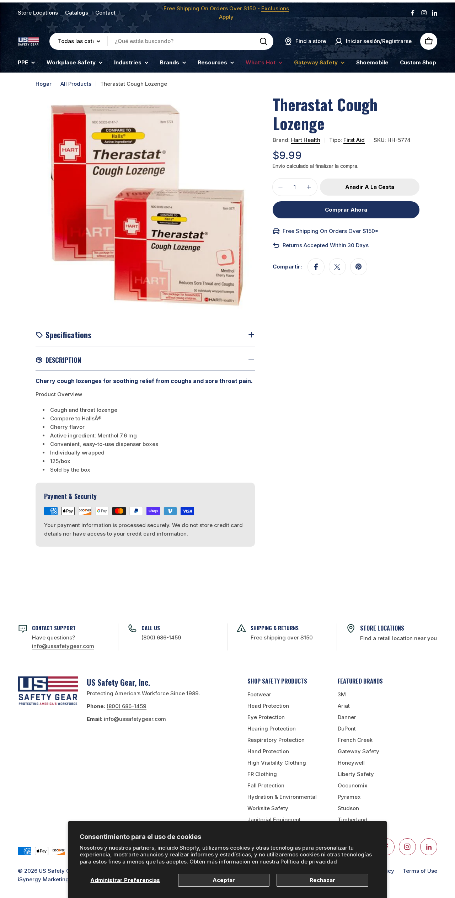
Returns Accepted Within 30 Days (326, 245)
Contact (105, 12)
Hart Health (305, 140)
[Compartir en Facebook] (316, 266)
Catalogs (76, 12)
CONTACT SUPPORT (54, 628)
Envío (279, 166)
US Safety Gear (59, 870)
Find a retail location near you (398, 638)
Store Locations (38, 12)
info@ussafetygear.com (135, 719)
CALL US (150, 628)
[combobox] (161, 41)
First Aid (354, 140)
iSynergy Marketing (43, 879)
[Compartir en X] (337, 266)
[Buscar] (263, 41)
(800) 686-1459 (161, 637)
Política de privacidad (308, 861)
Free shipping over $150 (282, 637)
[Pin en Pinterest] (358, 266)
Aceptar (224, 880)
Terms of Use (420, 870)
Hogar (44, 83)
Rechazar (322, 880)
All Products (75, 83)
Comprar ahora (346, 209)
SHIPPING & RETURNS (275, 628)
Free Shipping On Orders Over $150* (331, 231)
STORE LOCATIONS (382, 628)
